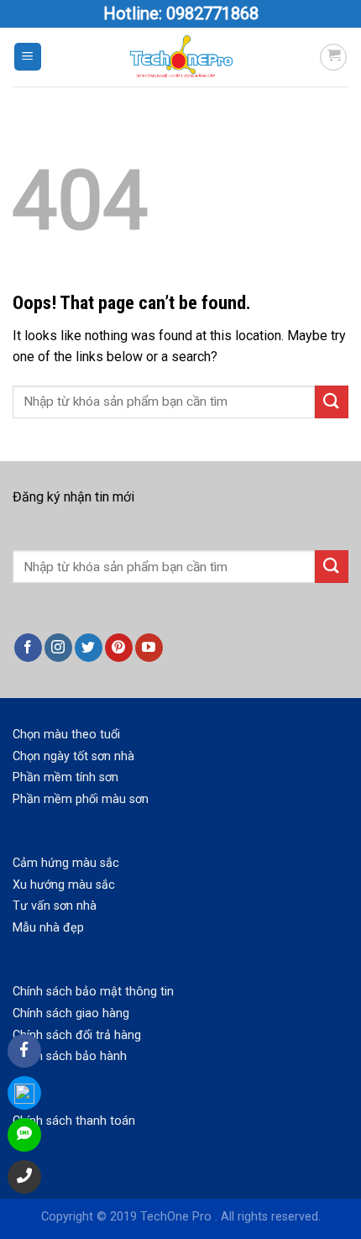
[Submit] (331, 402)
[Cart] (333, 57)
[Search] (331, 566)
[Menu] (28, 57)
